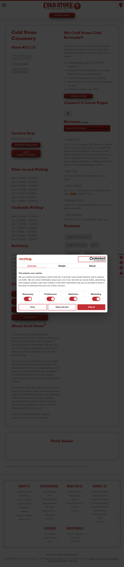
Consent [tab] (31, 265)
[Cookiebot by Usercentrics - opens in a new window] (92, 259)
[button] (51, 299)
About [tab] (92, 265)
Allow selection (62, 307)
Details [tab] (62, 265)
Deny (32, 307)
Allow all (91, 307)
